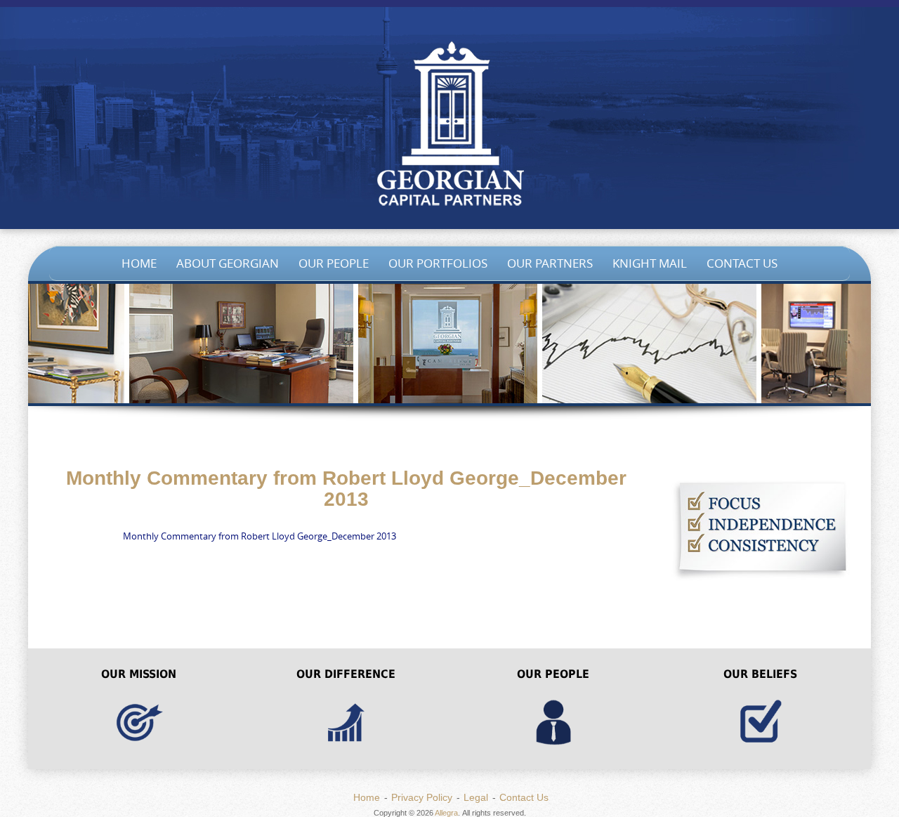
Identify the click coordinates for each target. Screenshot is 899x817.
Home (139, 263)
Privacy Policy (421, 797)
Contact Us (742, 263)
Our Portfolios (437, 263)
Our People (333, 263)
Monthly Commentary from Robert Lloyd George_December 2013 (259, 536)
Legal (476, 797)
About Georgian (227, 263)
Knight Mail (649, 263)
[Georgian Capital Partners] (449, 126)
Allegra (446, 813)
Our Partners (550, 263)
